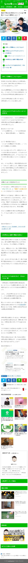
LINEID (21, 304)
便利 (19, 376)
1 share (14, 350)
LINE (10, 376)
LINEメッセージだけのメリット (15, 56)
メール (14, 376)
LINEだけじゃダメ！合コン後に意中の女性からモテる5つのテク (21, 493)
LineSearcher (11, 561)
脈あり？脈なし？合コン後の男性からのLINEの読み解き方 (20, 513)
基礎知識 (3, 10)
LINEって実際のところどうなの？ (14, 47)
